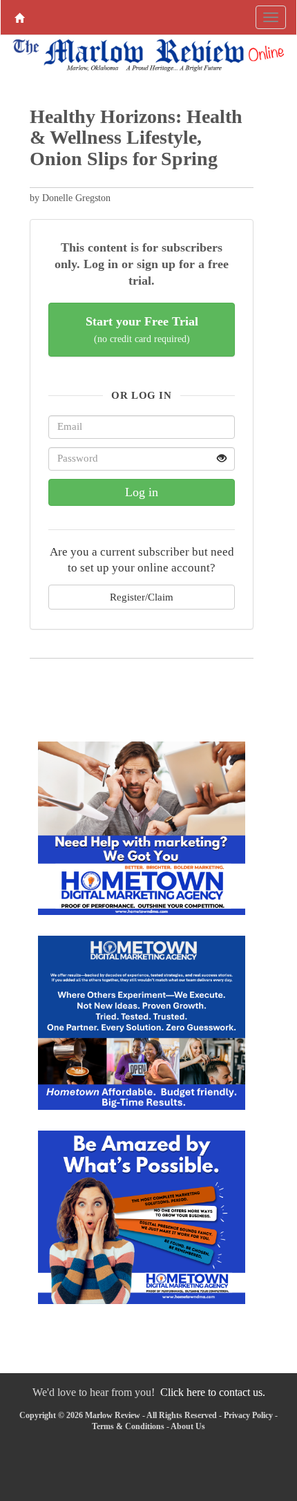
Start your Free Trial (142, 329)
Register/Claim (141, 597)
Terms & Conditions (128, 1426)
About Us (188, 1426)
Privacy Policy (248, 1415)
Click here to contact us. (212, 1392)
